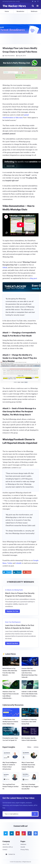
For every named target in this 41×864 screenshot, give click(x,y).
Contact (5, 849)
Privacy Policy (24, 849)
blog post (33, 278)
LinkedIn (18, 563)
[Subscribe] (35, 814)
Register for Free (12, 611)
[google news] (35, 833)
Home (7, 11)
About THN (6, 844)
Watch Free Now (12, 643)
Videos (29, 747)
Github (5, 268)
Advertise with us (8, 847)
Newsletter (20, 11)
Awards (22, 847)
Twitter (9, 563)
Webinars (34, 11)
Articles (36, 747)
